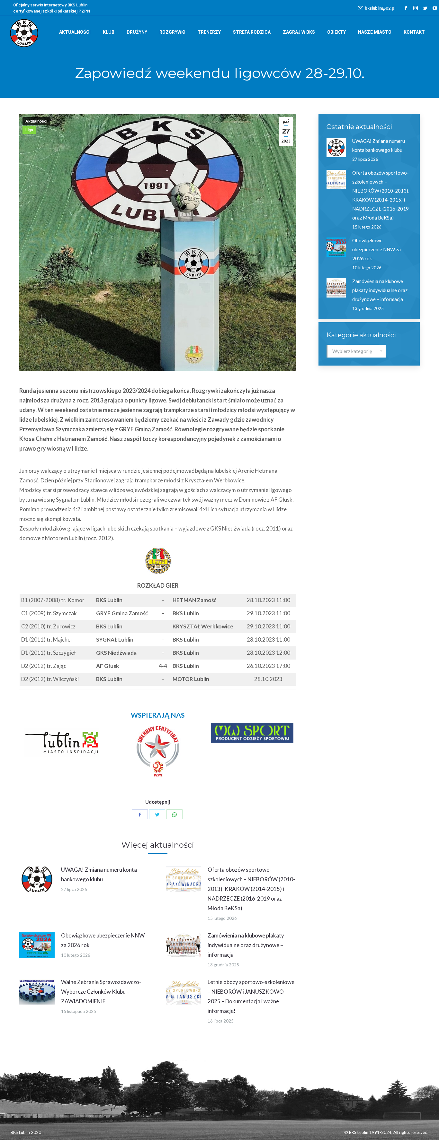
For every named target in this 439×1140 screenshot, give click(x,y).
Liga (29, 130)
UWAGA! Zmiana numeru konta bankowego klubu (99, 874)
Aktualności (36, 121)
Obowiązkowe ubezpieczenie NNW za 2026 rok (103, 940)
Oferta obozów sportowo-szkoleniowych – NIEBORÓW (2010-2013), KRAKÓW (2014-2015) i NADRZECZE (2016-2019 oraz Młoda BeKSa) (251, 888)
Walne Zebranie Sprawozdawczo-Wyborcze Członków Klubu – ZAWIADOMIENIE (101, 992)
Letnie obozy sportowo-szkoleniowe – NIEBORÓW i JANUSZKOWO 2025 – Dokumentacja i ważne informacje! (251, 996)
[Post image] (37, 879)
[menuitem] (75, 32)
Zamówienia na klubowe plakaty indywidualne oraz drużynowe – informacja (246, 945)
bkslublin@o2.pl (380, 8)
